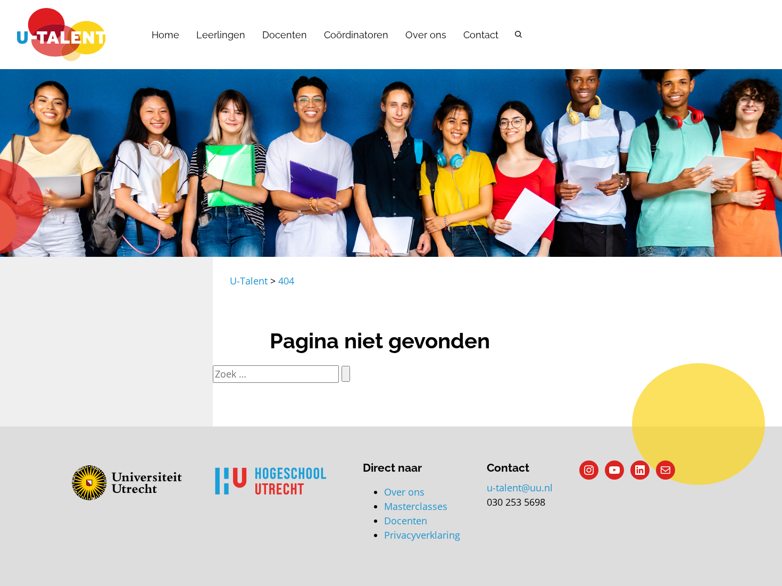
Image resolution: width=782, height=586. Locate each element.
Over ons (425, 34)
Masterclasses (415, 506)
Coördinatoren (356, 34)
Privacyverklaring (422, 535)
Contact (480, 34)
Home (165, 34)
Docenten (284, 34)
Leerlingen (220, 34)
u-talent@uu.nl (520, 487)
